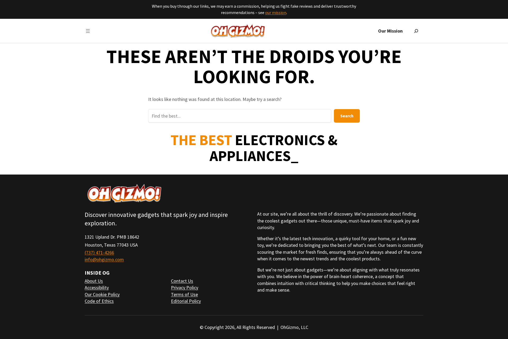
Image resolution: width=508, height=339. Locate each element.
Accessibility (97, 287)
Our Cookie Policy (102, 294)
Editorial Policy (186, 301)
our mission (275, 12)
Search (346, 115)
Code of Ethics (99, 301)
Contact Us (182, 281)
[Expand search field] (416, 30)
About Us (94, 281)
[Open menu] (88, 31)
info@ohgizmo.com (104, 259)
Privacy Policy (184, 287)
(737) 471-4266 (99, 252)
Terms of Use (184, 294)
